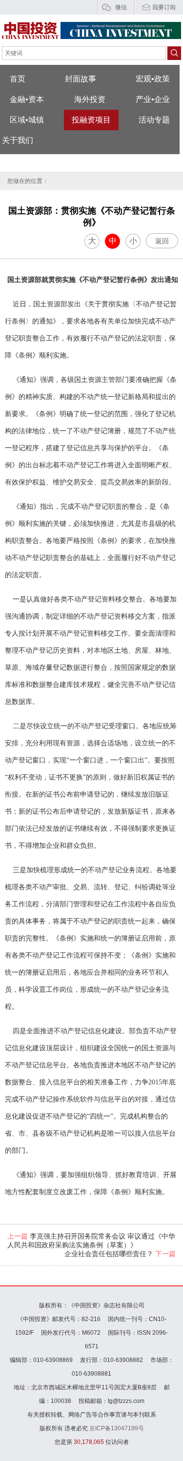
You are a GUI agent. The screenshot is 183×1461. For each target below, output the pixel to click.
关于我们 (17, 140)
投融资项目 (91, 120)
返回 (162, 241)
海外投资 (89, 99)
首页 (17, 79)
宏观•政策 (153, 79)
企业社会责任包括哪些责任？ (120, 1254)
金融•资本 (27, 99)
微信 (121, 7)
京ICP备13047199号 (116, 1428)
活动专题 (154, 120)
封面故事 (80, 79)
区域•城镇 (27, 120)
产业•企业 (153, 99)
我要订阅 (164, 7)
